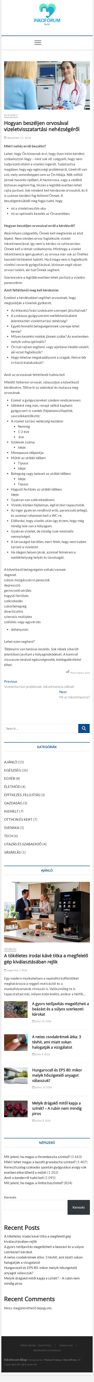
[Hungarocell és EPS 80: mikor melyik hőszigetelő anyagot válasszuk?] (16, 1076)
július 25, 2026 (42, 1021)
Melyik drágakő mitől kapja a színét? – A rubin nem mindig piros (57, 1108)
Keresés (10, 1197)
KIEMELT (11, 811)
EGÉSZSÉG (11, 115)
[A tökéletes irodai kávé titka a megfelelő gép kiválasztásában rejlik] (47, 912)
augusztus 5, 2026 (16, 970)
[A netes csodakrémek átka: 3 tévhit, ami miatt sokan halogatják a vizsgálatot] (16, 1042)
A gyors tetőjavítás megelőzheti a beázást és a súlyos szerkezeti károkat (60, 1009)
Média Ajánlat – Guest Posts (35, 1345)
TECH (8, 836)
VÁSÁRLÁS (12, 852)
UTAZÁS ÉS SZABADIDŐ (23, 844)
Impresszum (66, 1345)
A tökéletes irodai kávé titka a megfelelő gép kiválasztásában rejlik (46, 958)
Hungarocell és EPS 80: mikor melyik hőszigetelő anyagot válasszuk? (57, 1075)
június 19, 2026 (43, 1087)
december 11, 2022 (19, 137)
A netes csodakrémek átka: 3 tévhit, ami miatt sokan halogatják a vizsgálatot (56, 1042)
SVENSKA (11, 828)
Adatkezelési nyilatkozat (47, 1350)
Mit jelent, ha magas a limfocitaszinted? (33, 1183)
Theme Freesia (52, 1359)
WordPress (70, 1359)
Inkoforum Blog (15, 1359)
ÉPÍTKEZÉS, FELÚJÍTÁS (22, 795)
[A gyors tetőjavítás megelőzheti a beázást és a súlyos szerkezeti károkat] (16, 1009)
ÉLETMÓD (12, 787)
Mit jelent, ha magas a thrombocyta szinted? (37, 1157)
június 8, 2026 (42, 1120)
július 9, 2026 (42, 1054)
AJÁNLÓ (10, 762)
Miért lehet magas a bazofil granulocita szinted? (40, 1162)
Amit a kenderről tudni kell (24, 1178)
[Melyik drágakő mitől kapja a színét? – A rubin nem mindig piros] (16, 1109)
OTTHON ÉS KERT (18, 819)
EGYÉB (9, 778)
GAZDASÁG (13, 803)
